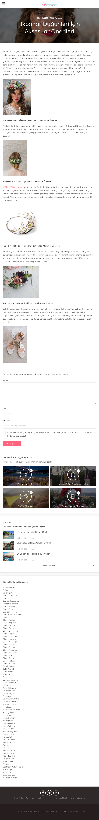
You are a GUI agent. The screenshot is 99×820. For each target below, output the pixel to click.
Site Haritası (74, 811)
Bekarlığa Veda (9, 593)
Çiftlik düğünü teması (12, 187)
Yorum (5, 380)
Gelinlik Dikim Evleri (11, 699)
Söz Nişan (7, 764)
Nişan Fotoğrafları (10, 731)
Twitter (49, 793)
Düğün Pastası (9, 647)
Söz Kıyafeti (8, 761)
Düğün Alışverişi (9, 623)
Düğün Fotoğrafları (11, 636)
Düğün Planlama (10, 650)
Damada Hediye (10, 595)
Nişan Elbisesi (8, 729)
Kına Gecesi (7, 707)
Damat (6, 598)
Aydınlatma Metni (44, 798)
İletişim (63, 811)
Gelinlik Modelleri (9, 701)
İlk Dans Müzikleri (10, 704)
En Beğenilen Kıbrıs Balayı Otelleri (33, 553)
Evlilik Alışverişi (9, 669)
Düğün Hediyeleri (10, 639)
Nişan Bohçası (9, 726)
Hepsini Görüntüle (49, 566)
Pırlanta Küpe (8, 745)
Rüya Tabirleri (9, 756)
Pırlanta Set (7, 748)
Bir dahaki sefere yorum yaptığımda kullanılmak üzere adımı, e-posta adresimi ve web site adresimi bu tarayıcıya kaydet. (51, 434)
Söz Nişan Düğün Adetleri (13, 767)
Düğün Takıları (9, 655)
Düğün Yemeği (9, 663)
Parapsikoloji (8, 737)
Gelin (5, 677)
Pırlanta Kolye (8, 742)
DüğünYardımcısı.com (21, 811)
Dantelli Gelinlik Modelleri (13, 614)
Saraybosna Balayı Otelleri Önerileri (34, 542)
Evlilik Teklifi (7, 674)
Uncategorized (9, 775)
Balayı (31, 538)
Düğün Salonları (9, 652)
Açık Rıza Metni (61, 798)
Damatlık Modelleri (10, 612)
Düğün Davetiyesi (10, 631)
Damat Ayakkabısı (10, 604)
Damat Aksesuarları (11, 601)
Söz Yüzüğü (7, 769)
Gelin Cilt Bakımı (9, 688)
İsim (5, 408)
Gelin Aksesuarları (10, 680)
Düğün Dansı (8, 628)
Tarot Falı (7, 772)
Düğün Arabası (9, 625)
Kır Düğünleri (8, 712)
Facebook (43, 793)
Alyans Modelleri (10, 587)
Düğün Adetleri (9, 620)
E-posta (7, 420)
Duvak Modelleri (9, 666)
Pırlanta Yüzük (9, 753)
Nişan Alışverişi (9, 723)
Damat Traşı (8, 609)
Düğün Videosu (9, 661)
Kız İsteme (7, 715)
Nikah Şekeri (8, 720)
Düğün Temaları (56, 18)
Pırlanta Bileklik (9, 740)
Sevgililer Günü (9, 759)
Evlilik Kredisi (8, 671)
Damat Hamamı (9, 606)
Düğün (6, 617)
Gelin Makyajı (8, 693)
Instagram (56, 793)
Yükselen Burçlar (10, 778)
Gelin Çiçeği (7, 685)
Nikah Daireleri (9, 718)
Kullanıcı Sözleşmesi (78, 798)
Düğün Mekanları (10, 642)
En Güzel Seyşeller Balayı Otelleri (33, 532)
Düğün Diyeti (8, 633)
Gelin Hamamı (9, 691)
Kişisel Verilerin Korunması (23, 798)
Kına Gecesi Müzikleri (11, 710)
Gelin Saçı (7, 696)
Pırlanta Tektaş (9, 750)
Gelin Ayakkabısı (10, 682)
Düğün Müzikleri (9, 644)
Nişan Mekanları (9, 734)
